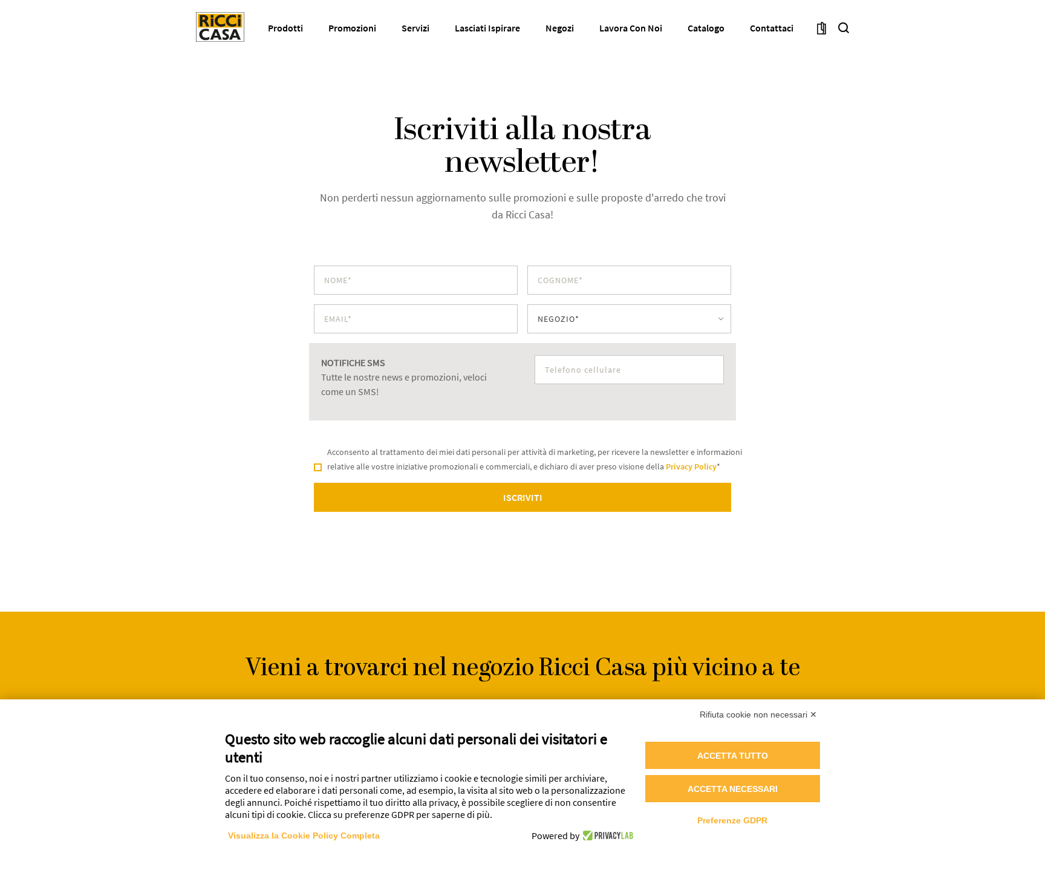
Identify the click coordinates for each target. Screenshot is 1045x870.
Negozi (559, 28)
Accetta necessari (733, 789)
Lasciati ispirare (487, 28)
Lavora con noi (630, 28)
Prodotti (285, 28)
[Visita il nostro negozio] (821, 27)
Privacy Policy (691, 466)
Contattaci (771, 28)
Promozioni (352, 28)
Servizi (415, 28)
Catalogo (706, 28)
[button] (843, 27)
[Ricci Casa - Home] (220, 27)
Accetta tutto (732, 755)
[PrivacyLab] (606, 835)
